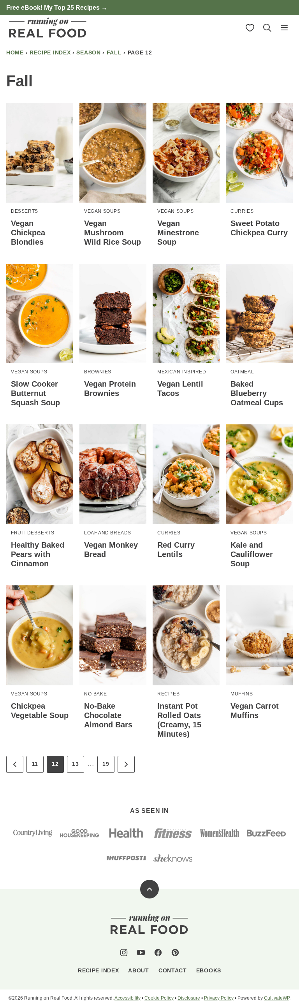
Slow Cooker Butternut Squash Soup (35, 393)
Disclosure (189, 998)
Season (88, 52)
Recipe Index (50, 52)
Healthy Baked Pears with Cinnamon (37, 554)
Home (15, 52)
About (138, 970)
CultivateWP (276, 998)
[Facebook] (158, 952)
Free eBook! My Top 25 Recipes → (56, 7)
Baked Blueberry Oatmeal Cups (256, 393)
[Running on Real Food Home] (48, 28)
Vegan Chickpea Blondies (28, 232)
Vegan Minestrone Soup (178, 232)
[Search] (267, 27)
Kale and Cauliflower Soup (251, 554)
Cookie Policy (159, 998)
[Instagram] (123, 952)
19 (105, 764)
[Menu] (284, 27)
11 (35, 764)
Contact (172, 970)
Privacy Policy (219, 998)
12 (55, 764)
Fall (114, 52)
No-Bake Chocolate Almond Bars (108, 715)
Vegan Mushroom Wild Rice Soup (112, 232)
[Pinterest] (175, 952)
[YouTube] (141, 952)
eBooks (208, 970)
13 (75, 764)
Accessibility (127, 998)
